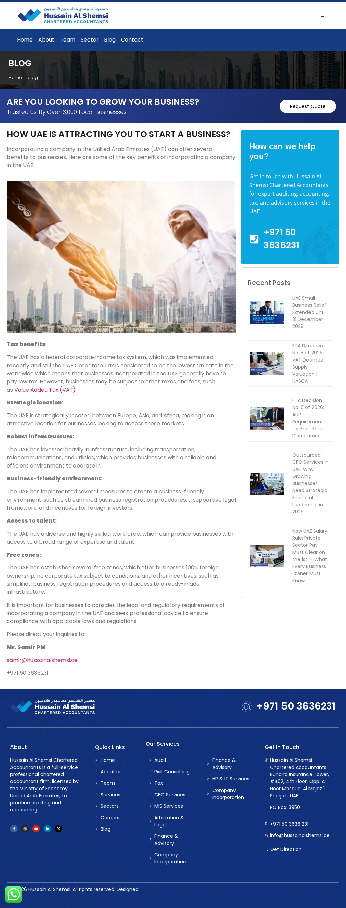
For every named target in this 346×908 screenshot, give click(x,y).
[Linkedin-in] (47, 828)
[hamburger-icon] (321, 15)
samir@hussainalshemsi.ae (42, 660)
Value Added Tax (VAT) (45, 390)
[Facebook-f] (14, 828)
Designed (128, 889)
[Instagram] (25, 828)
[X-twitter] (58, 828)
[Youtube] (36, 828)
